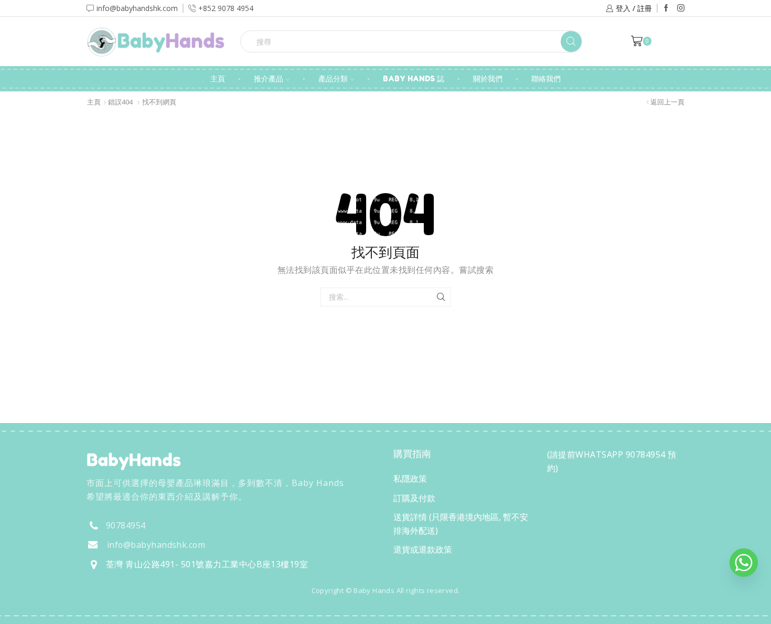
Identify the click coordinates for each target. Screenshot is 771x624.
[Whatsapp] (744, 562)
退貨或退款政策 (422, 549)
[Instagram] (680, 8)
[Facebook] (666, 8)
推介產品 (268, 78)
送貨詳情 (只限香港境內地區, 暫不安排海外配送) (460, 523)
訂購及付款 (414, 498)
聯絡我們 (546, 78)
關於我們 (487, 78)
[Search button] (571, 41)
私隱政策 (410, 478)
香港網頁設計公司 (155, 613)
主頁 (217, 78)
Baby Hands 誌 (413, 78)
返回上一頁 (667, 102)
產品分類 (333, 78)
